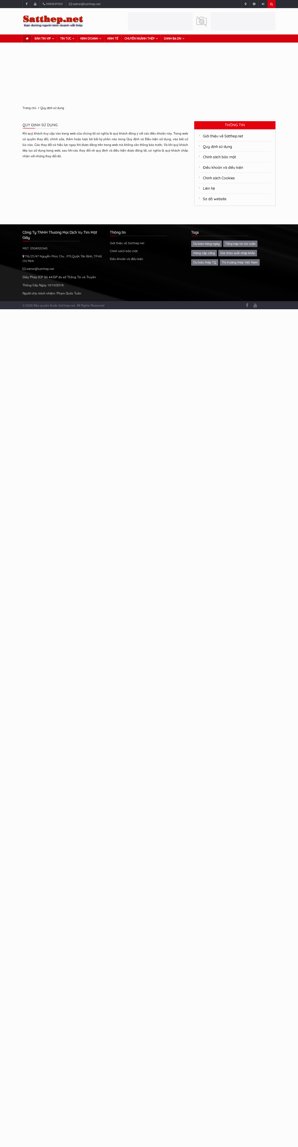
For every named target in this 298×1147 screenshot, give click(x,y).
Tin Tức (65, 38)
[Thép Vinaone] (201, 21)
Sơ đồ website (214, 199)
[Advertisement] (149, 73)
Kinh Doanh (89, 38)
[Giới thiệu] (254, 4)
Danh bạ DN (172, 38)
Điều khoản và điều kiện (223, 167)
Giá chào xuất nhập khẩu (237, 253)
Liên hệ (209, 188)
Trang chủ (29, 108)
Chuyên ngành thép (139, 38)
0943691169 (54, 4)
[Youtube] (35, 4)
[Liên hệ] (245, 4)
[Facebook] (27, 4)
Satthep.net (67, 305)
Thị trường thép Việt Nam (240, 262)
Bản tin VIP (43, 38)
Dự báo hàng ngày (206, 244)
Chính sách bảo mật (219, 157)
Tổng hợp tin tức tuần (240, 244)
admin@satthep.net (86, 4)
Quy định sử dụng (52, 108)
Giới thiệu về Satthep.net (223, 136)
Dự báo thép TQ (204, 262)
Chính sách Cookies (219, 178)
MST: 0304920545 (35, 248)
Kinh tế (112, 38)
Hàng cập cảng (204, 253)
